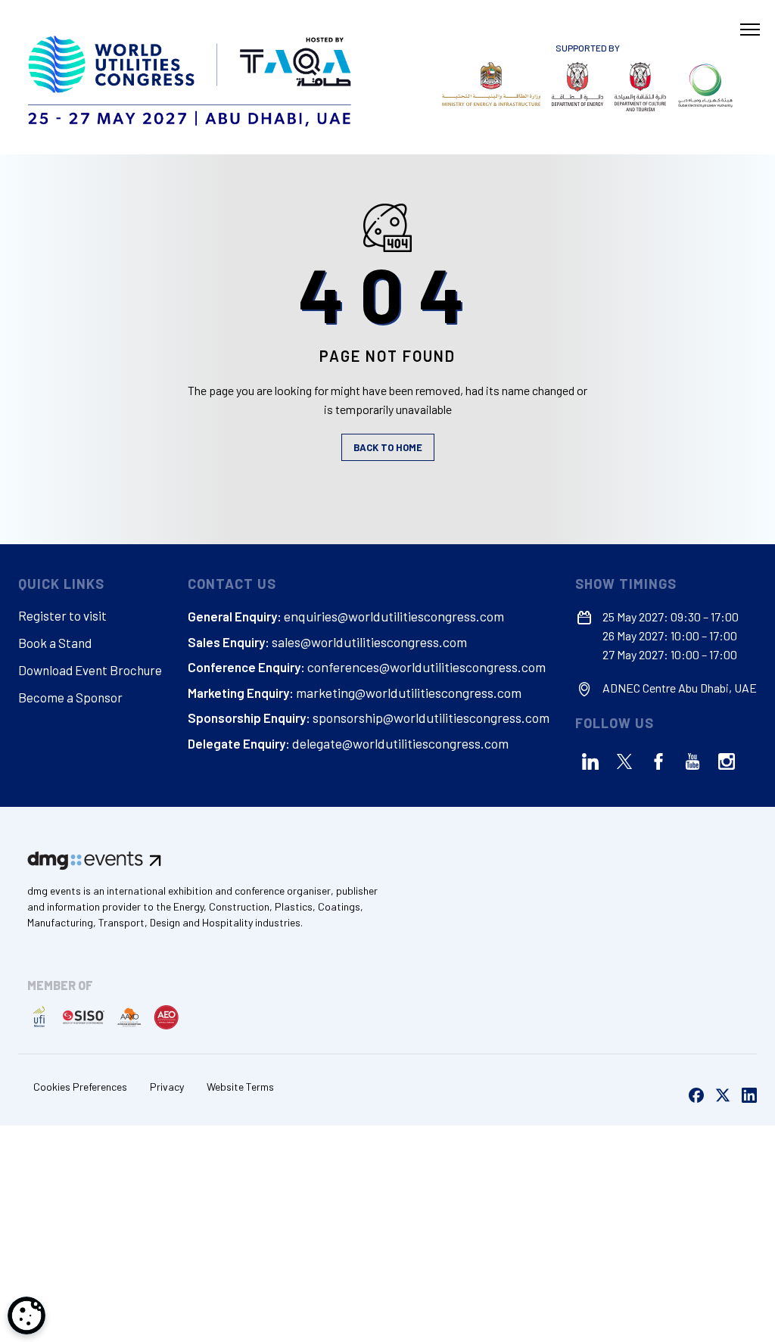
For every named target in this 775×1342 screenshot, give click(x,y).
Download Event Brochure (90, 669)
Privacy (167, 1086)
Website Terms (240, 1086)
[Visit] (491, 84)
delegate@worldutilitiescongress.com (400, 743)
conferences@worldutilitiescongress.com (426, 667)
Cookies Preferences (80, 1086)
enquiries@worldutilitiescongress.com (394, 616)
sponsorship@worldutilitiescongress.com (431, 717)
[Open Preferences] (26, 1315)
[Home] (191, 77)
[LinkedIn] (590, 761)
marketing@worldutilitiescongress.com (408, 692)
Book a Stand (55, 642)
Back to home (387, 447)
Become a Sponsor (70, 697)
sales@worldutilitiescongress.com (369, 642)
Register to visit (62, 615)
